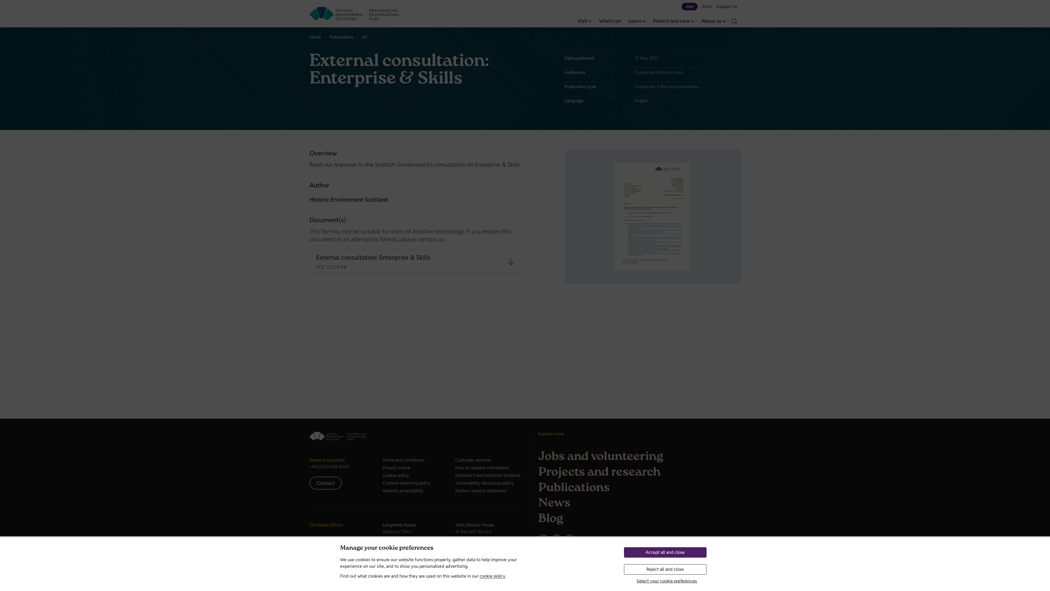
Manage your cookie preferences (386, 548)
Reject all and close (665, 569)
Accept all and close (665, 552)
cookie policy (492, 576)
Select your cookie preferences (667, 581)
